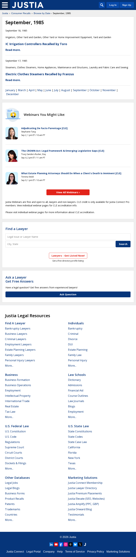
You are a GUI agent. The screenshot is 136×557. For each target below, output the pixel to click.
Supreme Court (14, 447)
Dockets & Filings (15, 463)
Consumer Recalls (21, 13)
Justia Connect (15, 551)
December (12, 94)
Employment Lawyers (18, 344)
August (65, 90)
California (74, 447)
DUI (70, 344)
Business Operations (18, 385)
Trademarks (12, 509)
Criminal (73, 334)
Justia (5, 13)
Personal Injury (77, 360)
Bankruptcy (75, 328)
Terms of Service (75, 551)
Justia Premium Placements (85, 493)
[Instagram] (66, 544)
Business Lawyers (16, 334)
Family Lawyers (14, 355)
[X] (80, 544)
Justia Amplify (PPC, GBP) (83, 504)
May (40, 90)
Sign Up (126, 5)
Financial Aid (75, 390)
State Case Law (77, 442)
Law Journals (76, 401)
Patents (10, 504)
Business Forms (15, 493)
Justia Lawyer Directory (82, 488)
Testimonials (76, 514)
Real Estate (12, 406)
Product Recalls (14, 498)
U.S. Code (10, 437)
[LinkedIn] (51, 544)
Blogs (71, 406)
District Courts (14, 458)
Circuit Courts (13, 452)
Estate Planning (78, 350)
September (80, 90)
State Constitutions (80, 431)
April (31, 90)
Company (49, 551)
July (56, 90)
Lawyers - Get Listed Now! (68, 255)
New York (74, 458)
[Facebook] (61, 544)
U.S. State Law (78, 426)
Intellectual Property (18, 396)
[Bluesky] (75, 544)
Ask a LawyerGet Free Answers (19, 279)
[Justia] (27, 5)
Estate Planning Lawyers (20, 350)
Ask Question (68, 294)
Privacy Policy (95, 551)
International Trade (17, 401)
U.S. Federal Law (17, 426)
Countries (11, 514)
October (95, 90)
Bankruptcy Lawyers (17, 328)
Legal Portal (33, 551)
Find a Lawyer (16, 229)
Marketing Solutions (82, 478)
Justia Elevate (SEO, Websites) (86, 498)
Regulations (12, 442)
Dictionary (74, 380)
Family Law (74, 355)
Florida (72, 452)
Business (11, 375)
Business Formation (17, 380)
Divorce (72, 339)
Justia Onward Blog (80, 509)
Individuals (76, 323)
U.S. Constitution (15, 431)
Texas (71, 463)
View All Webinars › (68, 192)
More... (9, 365)
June (48, 90)
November (109, 90)
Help (60, 551)
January (10, 90)
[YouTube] (56, 544)
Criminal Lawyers (15, 339)
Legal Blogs (12, 488)
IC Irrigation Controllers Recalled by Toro (36, 44)
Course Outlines (78, 396)
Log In (113, 5)
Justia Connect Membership (85, 483)
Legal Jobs (11, 483)
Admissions (75, 385)
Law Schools (77, 375)
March (22, 90)
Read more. (13, 50)
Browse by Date (42, 13)
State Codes (75, 437)
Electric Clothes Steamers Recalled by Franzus (39, 74)
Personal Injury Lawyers (20, 360)
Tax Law (10, 411)
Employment (13, 390)
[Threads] (70, 544)
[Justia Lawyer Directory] (85, 544)
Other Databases (17, 478)
